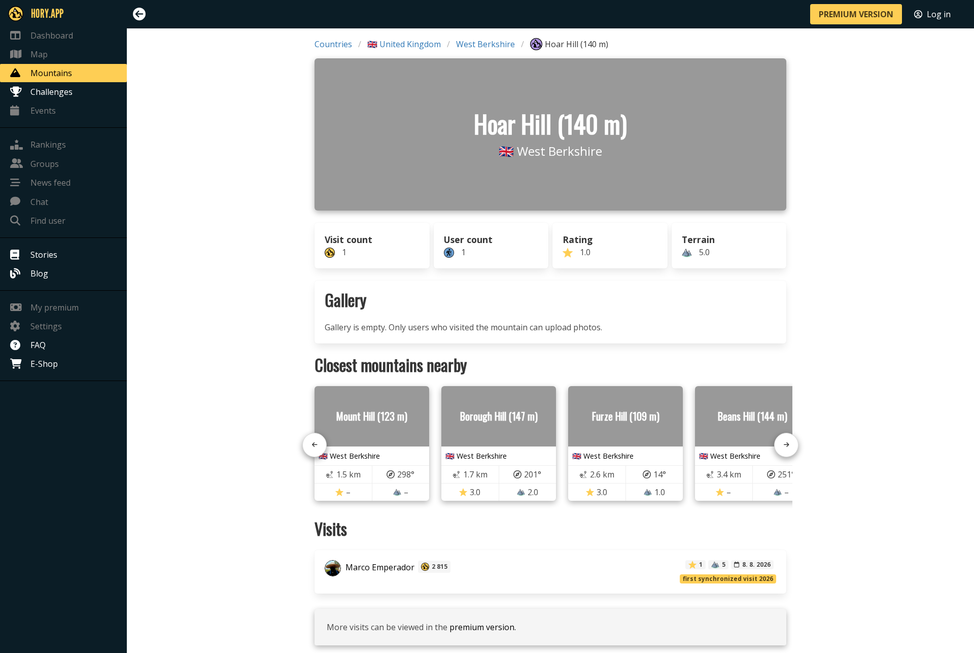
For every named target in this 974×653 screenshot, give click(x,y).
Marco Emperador (378, 567)
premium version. (482, 627)
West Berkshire (485, 44)
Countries (333, 44)
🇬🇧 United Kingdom (404, 44)
